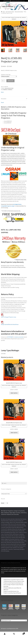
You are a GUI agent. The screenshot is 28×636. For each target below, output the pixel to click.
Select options (14, 393)
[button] (25, 23)
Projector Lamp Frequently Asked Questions (13, 583)
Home (4, 11)
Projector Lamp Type (5, 74)
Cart (21, 633)
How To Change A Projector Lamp (8, 317)
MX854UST (10, 89)
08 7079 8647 (10, 337)
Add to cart (10, 80)
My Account (4, 634)
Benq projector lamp (19, 11)
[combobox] (14, 494)
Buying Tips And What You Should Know (9, 324)
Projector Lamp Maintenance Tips (11, 591)
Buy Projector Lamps (10, 11)
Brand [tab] (2, 102)
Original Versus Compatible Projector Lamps (13, 579)
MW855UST (5, 89)
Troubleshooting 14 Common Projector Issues (14, 581)
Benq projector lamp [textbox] (14, 493)
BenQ (2, 92)
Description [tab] (3, 98)
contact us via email (18, 337)
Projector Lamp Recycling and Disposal (12, 593)
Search (14, 634)
